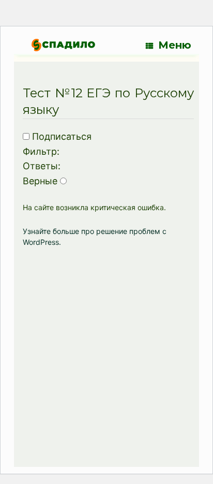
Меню (174, 45)
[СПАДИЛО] (63, 44)
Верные (40, 180)
